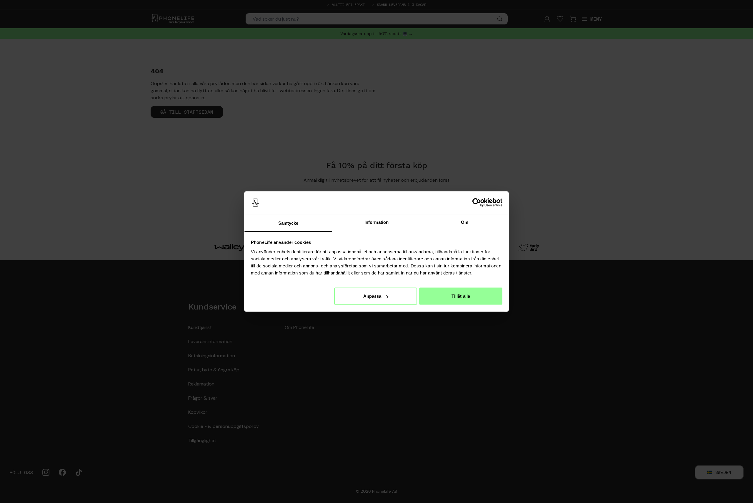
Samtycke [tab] (288, 222)
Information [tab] (376, 221)
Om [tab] (464, 221)
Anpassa (372, 296)
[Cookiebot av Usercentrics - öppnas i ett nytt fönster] (476, 202)
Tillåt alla (461, 296)
